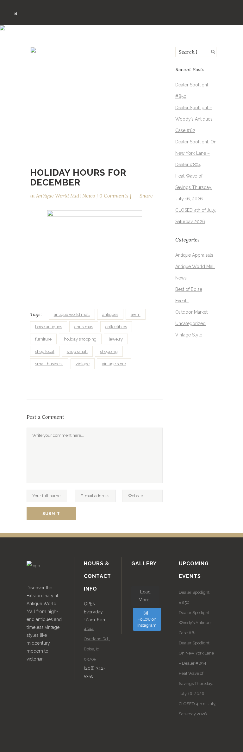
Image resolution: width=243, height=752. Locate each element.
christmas (83, 326)
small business (49, 363)
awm (135, 314)
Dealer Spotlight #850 (194, 597)
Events (182, 300)
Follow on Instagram (147, 622)
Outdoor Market (191, 312)
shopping (109, 351)
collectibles (116, 326)
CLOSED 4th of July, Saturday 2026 (197, 708)
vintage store (114, 363)
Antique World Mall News (65, 195)
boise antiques (48, 326)
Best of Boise (188, 289)
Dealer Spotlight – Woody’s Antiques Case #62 (194, 119)
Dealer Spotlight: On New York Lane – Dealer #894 (195, 153)
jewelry (116, 339)
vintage (83, 363)
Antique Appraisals (194, 255)
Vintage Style (188, 334)
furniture (43, 339)
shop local (44, 351)
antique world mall (72, 314)
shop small (77, 351)
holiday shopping (80, 339)
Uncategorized (190, 323)
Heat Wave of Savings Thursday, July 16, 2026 (193, 187)
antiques (110, 314)
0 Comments (113, 195)
